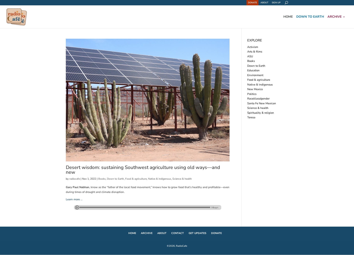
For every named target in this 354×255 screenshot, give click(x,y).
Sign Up (276, 2)
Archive (334, 17)
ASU (250, 56)
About (264, 2)
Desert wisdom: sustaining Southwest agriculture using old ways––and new (143, 169)
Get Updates (197, 233)
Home (288, 17)
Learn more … (74, 199)
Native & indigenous (159, 179)
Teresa (251, 117)
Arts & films (254, 51)
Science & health (182, 179)
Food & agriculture (136, 179)
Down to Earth (310, 17)
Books (102, 179)
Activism (252, 47)
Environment (255, 75)
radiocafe (74, 179)
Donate (252, 2)
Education (253, 70)
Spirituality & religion (260, 113)
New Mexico (255, 89)
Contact (177, 233)
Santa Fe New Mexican (261, 103)
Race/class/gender (258, 98)
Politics (251, 94)
